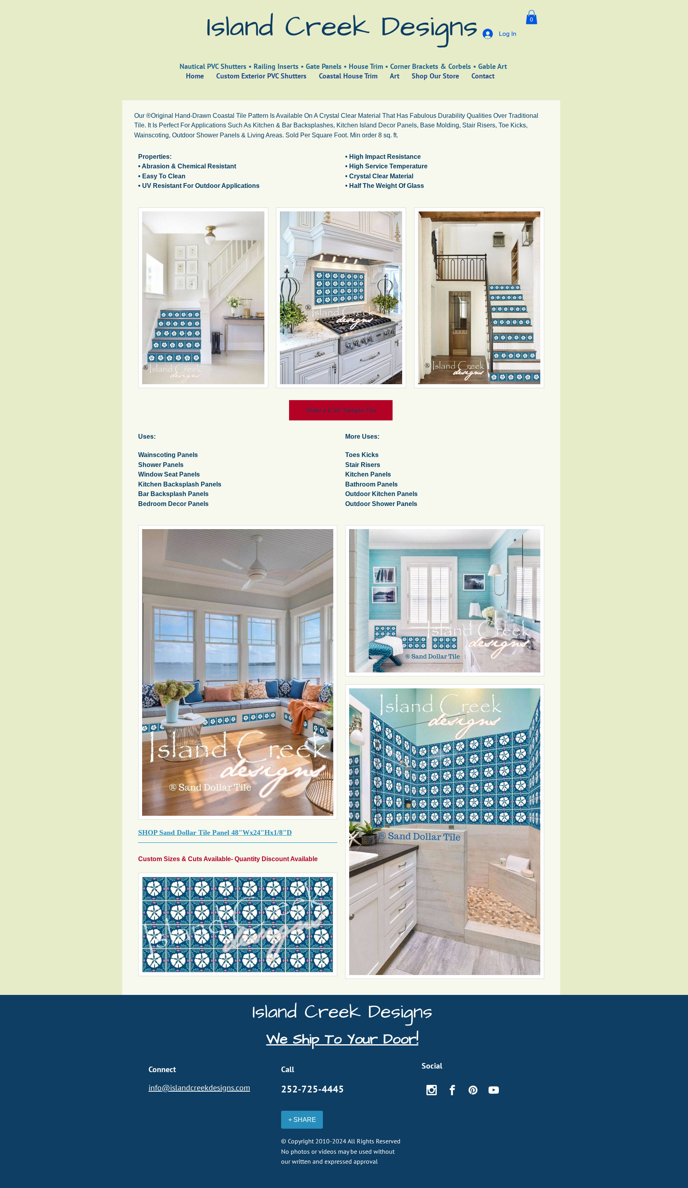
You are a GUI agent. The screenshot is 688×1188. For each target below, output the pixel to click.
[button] (532, 17)
